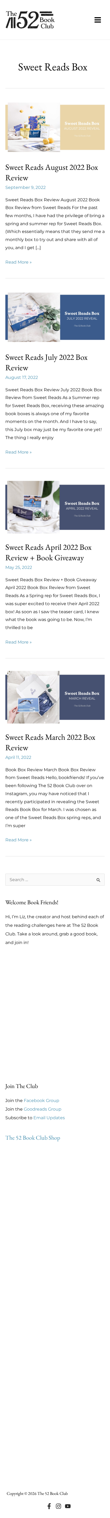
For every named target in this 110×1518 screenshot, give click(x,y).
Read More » (18, 262)
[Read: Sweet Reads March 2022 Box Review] (55, 696)
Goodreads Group (42, 1109)
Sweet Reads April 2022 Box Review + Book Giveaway (48, 552)
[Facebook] (49, 1506)
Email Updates (49, 1117)
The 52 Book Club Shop (32, 1138)
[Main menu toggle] (98, 20)
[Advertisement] (55, 1014)
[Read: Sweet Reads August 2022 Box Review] (55, 127)
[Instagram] (58, 1506)
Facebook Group (41, 1100)
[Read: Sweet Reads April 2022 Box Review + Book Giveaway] (55, 506)
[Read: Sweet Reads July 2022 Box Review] (55, 317)
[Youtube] (68, 1506)
